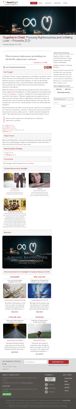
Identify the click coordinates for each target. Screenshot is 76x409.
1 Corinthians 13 (13, 94)
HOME (65, 3)
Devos (34, 3)
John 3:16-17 (6, 128)
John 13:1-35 (9, 153)
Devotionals (68, 378)
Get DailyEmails (50, 379)
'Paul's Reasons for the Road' (15, 340)
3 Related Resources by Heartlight (15, 168)
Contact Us (52, 392)
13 (12, 125)
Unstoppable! (14, 277)
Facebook (51, 384)
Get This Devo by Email (15, 67)
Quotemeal (39, 317)
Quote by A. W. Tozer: (39, 340)
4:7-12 (22, 130)
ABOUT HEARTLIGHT (11, 375)
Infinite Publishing (27, 383)
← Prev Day (58, 89)
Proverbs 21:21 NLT (40, 62)
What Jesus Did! (39, 277)
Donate (6, 394)
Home (67, 390)
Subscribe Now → (58, 362)
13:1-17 (11, 128)
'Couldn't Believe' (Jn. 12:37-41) (39, 300)
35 (15, 128)
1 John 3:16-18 (18, 130)
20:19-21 (12, 130)
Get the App (52, 388)
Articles (48, 3)
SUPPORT (6, 386)
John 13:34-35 (7, 130)
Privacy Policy (65, 365)
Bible (40, 3)
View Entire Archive (63, 92)
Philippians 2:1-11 (7, 131)
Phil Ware (56, 67)
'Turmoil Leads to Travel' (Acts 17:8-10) (14, 300)
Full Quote (39, 354)
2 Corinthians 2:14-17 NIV (9, 127)
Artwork (57, 3)
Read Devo (14, 312)
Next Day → (68, 89)
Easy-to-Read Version (38, 403)
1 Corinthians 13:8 (8, 125)
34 (14, 128)
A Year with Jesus (15, 317)
